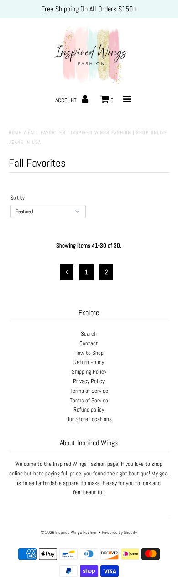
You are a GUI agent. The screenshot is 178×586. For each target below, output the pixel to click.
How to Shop (89, 353)
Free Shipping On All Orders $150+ (89, 9)
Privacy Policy (89, 381)
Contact (88, 343)
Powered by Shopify (119, 532)
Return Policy (88, 362)
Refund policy (88, 409)
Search (89, 334)
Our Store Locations (89, 419)
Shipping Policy (89, 371)
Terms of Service (89, 391)
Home (15, 132)
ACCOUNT (66, 100)
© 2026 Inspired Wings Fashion (69, 532)
